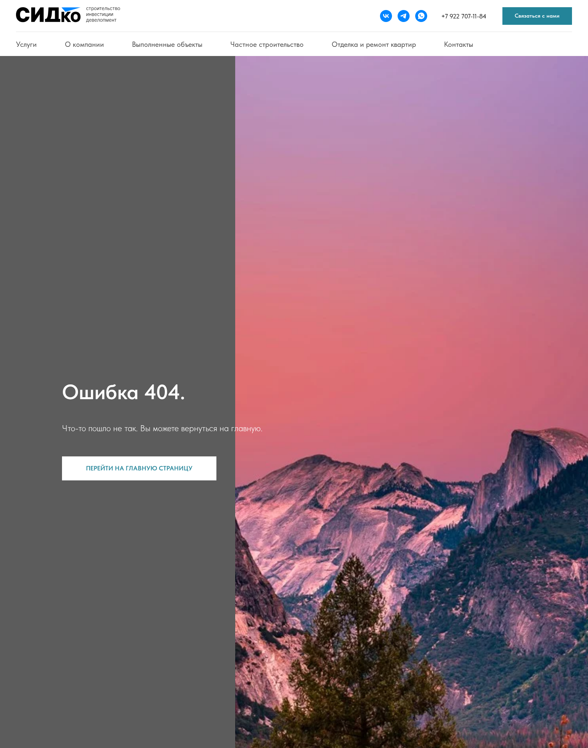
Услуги (26, 44)
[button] (537, 16)
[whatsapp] (421, 16)
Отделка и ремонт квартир (374, 44)
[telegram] (404, 16)
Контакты (458, 44)
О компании (84, 44)
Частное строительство (267, 44)
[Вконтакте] (386, 16)
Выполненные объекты (167, 44)
